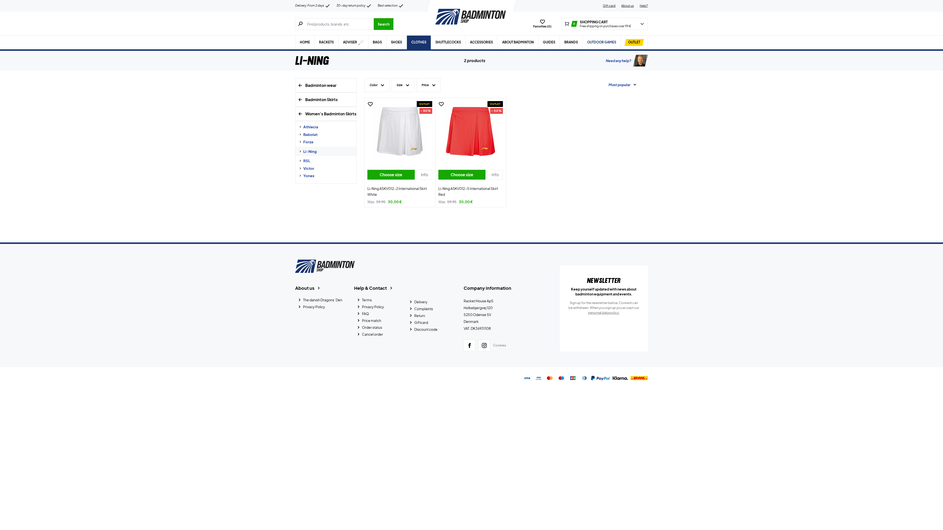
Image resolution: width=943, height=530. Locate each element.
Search (383, 24)
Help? (644, 6)
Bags (377, 42)
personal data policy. (604, 313)
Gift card (609, 6)
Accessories (481, 42)
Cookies (499, 345)
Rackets (326, 42)
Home (305, 42)
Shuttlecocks (448, 42)
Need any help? (618, 60)
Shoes (396, 42)
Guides (549, 42)
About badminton (518, 42)
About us (627, 6)
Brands (571, 42)
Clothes (418, 42)
